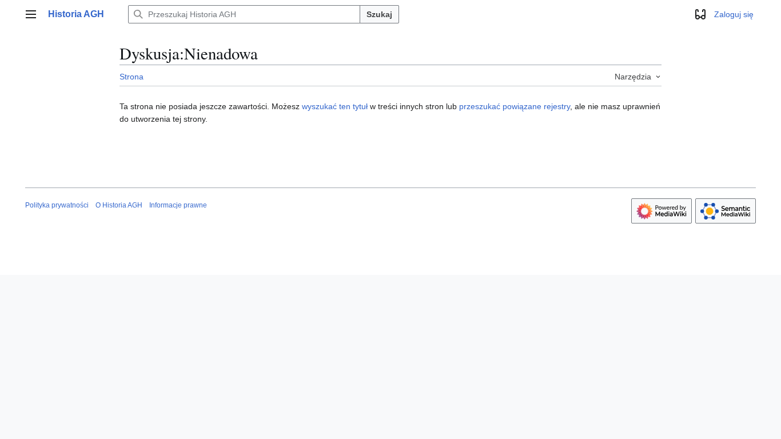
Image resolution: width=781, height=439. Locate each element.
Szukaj (379, 14)
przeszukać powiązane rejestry (514, 106)
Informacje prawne (178, 205)
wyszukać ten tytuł (335, 106)
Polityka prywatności (57, 205)
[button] (31, 14)
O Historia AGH (118, 205)
